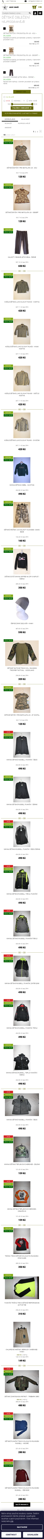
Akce (8, 101)
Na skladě (10, 97)
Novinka (17, 101)
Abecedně (8, 127)
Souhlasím (32, 1535)
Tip (24, 101)
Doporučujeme (10, 119)
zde (11, 1521)
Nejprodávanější (24, 123)
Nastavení (22, 1527)
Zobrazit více (21, 92)
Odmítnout (11, 1535)
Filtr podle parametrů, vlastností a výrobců (21, 113)
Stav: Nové (33, 101)
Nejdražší (8, 123)
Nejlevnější (25, 119)
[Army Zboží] (10, 7)
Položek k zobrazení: (22, 108)
